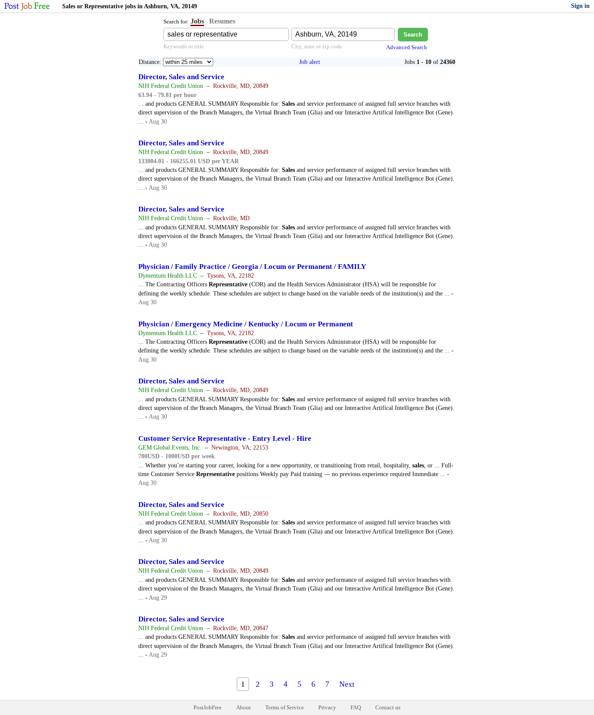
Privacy (327, 707)
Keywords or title (184, 46)
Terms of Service (284, 707)
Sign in (580, 6)
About (243, 707)
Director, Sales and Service (181, 77)
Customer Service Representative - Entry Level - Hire (224, 438)
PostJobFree (208, 707)
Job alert (309, 62)
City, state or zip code (316, 46)
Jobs (197, 21)
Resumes (222, 21)
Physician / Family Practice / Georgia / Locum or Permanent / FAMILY (252, 266)
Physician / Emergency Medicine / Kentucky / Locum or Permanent (245, 324)
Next (346, 684)
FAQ (355, 707)
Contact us (387, 707)
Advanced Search (406, 47)
